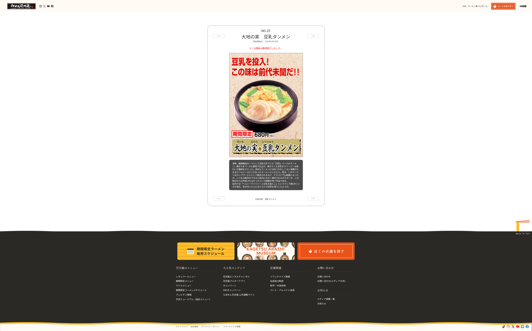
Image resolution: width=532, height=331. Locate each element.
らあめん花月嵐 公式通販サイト (239, 294)
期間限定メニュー (185, 281)
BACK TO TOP (523, 233)
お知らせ (321, 303)
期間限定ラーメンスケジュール (191, 290)
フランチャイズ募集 (280, 276)
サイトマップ (182, 326)
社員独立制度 (276, 281)
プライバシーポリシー (210, 326)
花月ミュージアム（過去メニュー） (193, 299)
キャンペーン (229, 285)
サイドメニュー (183, 285)
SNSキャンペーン (232, 290)
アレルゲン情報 (183, 294)
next (313, 36)
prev (218, 36)
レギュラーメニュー (186, 276)
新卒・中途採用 (278, 285)
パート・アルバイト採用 (282, 290)
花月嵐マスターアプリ (234, 281)
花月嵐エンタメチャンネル (236, 276)
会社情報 (194, 326)
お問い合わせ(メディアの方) (331, 281)
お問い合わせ (324, 276)
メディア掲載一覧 (326, 299)
